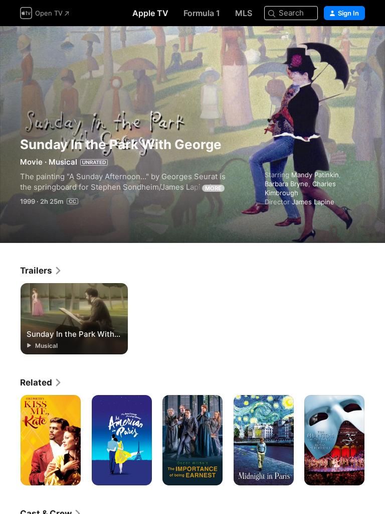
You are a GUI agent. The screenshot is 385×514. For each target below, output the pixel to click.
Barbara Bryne (286, 184)
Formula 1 (201, 13)
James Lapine (313, 202)
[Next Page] (375, 440)
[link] (41, 270)
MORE (213, 188)
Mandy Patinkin (315, 175)
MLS (243, 13)
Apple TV (150, 13)
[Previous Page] (10, 440)
